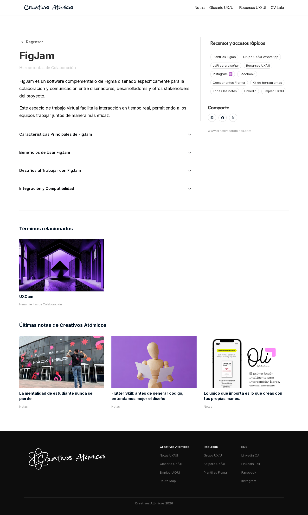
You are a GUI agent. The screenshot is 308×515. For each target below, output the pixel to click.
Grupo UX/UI (213, 455)
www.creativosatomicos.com (229, 131)
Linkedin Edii (250, 464)
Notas (199, 7)
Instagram (249, 481)
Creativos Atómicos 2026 (154, 503)
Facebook (248, 472)
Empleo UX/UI (170, 472)
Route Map (168, 481)
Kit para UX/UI (214, 464)
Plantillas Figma (215, 472)
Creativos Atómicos (48, 8)
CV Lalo (277, 7)
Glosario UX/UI (221, 7)
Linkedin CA (250, 455)
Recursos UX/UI (252, 7)
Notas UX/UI (169, 455)
